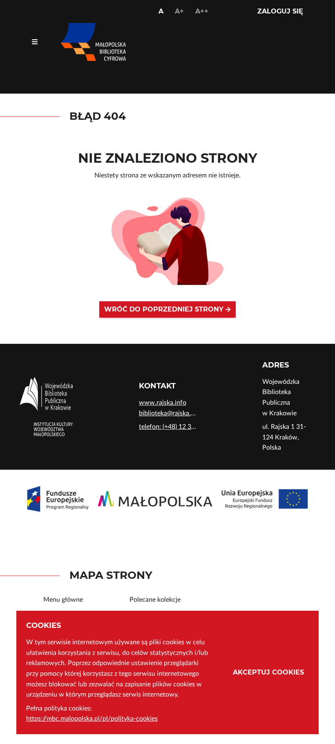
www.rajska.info (162, 402)
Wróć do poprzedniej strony (165, 309)
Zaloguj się (280, 11)
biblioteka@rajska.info (167, 413)
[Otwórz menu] (34, 42)
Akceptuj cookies (268, 672)
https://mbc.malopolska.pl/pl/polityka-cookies (92, 718)
